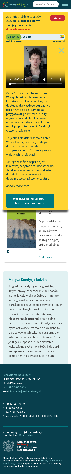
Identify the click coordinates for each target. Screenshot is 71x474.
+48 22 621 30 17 (16, 387)
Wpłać (57, 18)
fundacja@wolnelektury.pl (25, 391)
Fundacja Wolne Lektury (17, 374)
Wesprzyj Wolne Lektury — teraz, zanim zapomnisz (30, 201)
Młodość (45, 213)
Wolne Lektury (26, 435)
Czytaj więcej (46, 257)
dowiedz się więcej (18, 29)
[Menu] (65, 4)
